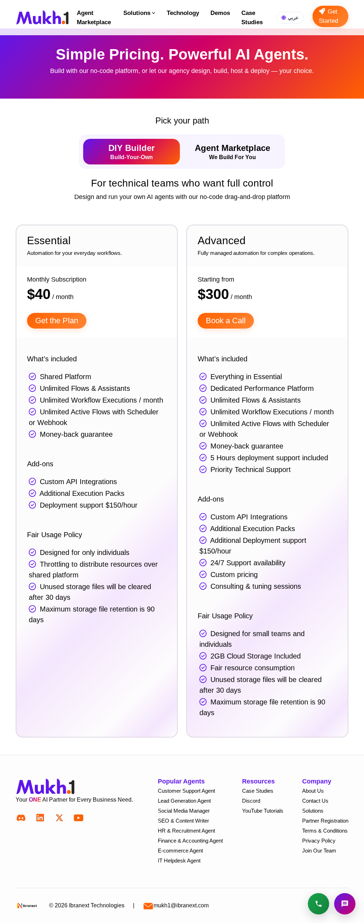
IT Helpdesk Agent (179, 861)
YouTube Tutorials (262, 811)
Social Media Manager (184, 811)
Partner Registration (325, 821)
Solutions (136, 13)
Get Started (328, 16)
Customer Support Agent (186, 791)
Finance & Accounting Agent (190, 841)
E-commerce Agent (180, 851)
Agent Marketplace (94, 18)
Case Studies (252, 18)
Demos (220, 13)
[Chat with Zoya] (344, 903)
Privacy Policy (319, 841)
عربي (293, 17)
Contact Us (315, 801)
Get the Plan (56, 320)
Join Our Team (319, 851)
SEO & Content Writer (183, 821)
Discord (251, 801)
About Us (313, 791)
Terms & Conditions (325, 831)
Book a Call (226, 320)
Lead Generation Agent (184, 801)
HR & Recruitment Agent (186, 831)
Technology (183, 13)
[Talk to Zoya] (318, 903)
